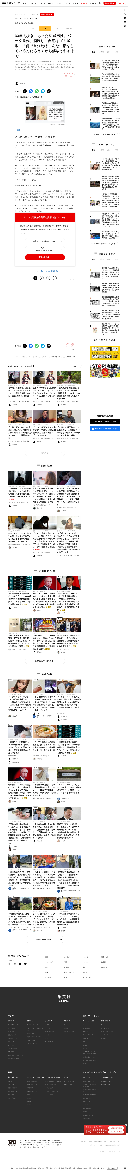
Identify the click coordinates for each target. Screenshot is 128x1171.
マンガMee (48, 1035)
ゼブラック (11, 1041)
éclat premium (87, 1108)
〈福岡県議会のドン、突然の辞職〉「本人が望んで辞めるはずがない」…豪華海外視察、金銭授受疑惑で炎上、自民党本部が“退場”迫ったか (19, 878)
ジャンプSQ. (11, 1028)
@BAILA (85, 1031)
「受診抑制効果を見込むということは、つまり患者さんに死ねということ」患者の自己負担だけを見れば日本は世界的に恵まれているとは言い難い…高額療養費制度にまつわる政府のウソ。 (19, 833)
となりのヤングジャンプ (34, 1036)
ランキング (32, 3)
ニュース (42, 3)
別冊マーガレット (50, 1031)
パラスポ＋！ (105, 1038)
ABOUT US (83, 1141)
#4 (33, 29)
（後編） (18, 130)
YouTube (125, 22)
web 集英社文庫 (12, 1091)
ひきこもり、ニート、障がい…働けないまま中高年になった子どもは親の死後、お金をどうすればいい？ (19, 537)
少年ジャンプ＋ (12, 1038)
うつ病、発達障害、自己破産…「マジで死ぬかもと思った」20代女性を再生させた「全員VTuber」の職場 (19, 392)
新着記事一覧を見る (44, 939)
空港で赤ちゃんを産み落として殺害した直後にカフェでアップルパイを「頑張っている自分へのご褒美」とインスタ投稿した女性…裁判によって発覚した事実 (44, 495)
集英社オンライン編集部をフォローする (106, 421)
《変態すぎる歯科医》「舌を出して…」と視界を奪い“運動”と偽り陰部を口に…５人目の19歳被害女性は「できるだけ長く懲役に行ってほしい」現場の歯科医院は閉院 (68, 880)
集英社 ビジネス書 (32, 1084)
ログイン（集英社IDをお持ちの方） (44, 249)
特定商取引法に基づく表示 (112, 1145)
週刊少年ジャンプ (13, 1025)
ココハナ (66, 1028)
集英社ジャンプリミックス (15, 1055)
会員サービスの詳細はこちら (44, 241)
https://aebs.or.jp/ (46, 1147)
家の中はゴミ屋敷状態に (50, 271)
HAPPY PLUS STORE (89, 1095)
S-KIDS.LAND (68, 1084)
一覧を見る (44, 453)
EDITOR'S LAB (105, 1084)
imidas (29, 1105)
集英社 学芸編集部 (32, 1081)
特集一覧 (76, 366)
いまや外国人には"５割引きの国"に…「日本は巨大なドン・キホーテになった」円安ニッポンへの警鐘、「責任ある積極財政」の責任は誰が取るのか (44, 642)
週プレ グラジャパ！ (107, 1031)
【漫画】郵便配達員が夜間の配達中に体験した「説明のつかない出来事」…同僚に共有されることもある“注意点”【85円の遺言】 (111, 301)
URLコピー (49, 91)
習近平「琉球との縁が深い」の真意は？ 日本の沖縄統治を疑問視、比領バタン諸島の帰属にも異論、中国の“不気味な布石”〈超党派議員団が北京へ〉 (68, 831)
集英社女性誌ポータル (89, 1057)
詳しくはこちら (112, 1168)
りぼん (47, 1025)
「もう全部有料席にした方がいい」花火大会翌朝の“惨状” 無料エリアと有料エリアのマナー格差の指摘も (111, 77)
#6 (57, 29)
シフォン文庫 (49, 1088)
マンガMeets (49, 1041)
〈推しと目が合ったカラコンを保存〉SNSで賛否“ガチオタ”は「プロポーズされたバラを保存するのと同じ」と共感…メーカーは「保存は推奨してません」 (44, 703)
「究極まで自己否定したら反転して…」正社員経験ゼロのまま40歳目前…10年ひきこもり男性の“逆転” (68, 431)
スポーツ (35, 869)
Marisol (85, 1045)
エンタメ (67, 3)
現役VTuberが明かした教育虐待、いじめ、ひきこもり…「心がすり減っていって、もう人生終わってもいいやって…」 (44, 393)
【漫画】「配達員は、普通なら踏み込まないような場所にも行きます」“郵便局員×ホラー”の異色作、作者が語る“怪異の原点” (111, 315)
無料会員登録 (109, 3)
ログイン (121, 3)
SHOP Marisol (87, 1105)
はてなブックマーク (43, 91)
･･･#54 (69, 29)
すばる (10, 1081)
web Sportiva (105, 1035)
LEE (84, 1041)
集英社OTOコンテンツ (89, 1081)
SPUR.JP (85, 1038)
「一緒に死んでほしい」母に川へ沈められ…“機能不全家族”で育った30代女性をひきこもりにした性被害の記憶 (20, 432)
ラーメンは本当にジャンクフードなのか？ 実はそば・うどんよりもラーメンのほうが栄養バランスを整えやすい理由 (44, 919)
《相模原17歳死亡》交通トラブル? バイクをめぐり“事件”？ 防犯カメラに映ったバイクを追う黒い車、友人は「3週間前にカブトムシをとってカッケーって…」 (20, 920)
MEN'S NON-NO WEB (89, 1060)
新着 (24, 3)
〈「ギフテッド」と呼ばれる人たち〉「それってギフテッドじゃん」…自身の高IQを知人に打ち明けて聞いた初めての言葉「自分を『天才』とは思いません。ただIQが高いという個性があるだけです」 (68, 542)
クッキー (66, 1025)
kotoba (29, 1098)
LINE (37, 91)
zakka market (87, 1118)
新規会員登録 (44, 257)
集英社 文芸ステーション (15, 1088)
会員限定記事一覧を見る (44, 661)
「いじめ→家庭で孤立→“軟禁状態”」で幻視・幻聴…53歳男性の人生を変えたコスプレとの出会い (44, 431)
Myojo (103, 1025)
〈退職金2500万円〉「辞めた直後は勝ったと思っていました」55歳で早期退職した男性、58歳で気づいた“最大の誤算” (44, 790)
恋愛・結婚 (105, 957)
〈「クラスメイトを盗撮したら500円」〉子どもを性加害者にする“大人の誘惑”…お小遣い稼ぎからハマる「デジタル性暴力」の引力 (69, 702)
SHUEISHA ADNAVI (107, 1081)
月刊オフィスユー (69, 1031)
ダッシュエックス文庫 (51, 1091)
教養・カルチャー (20, 14)
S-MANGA (11, 1052)
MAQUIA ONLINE (88, 1035)
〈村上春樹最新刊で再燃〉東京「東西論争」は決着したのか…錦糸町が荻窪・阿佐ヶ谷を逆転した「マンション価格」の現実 (19, 640)
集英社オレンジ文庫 (51, 1084)
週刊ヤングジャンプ (32, 1025)
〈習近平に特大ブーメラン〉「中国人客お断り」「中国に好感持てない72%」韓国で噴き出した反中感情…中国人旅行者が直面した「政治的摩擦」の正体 (68, 602)
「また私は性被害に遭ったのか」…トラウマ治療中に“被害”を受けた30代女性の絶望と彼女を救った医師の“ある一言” (68, 393)
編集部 (103, 962)
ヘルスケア (36, 739)
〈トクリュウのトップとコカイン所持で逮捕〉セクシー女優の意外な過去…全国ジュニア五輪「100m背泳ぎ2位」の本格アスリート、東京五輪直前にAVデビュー (20, 703)
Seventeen (86, 1025)
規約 (101, 1145)
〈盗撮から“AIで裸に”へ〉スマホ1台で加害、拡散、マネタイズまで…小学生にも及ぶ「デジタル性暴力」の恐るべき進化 (20, 747)
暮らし (10, 531)
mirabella (85, 1111)
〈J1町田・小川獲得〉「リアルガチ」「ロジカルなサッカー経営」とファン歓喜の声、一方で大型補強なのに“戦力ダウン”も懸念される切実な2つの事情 (44, 878)
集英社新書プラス (32, 1091)
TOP (16, 357)
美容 (84, 967)
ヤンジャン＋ (30, 1033)
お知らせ (104, 967)
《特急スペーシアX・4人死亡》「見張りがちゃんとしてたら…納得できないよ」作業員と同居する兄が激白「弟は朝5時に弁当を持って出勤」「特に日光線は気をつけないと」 (111, 220)
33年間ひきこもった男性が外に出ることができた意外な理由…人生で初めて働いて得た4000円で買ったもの (19, 494)
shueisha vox (87, 1098)
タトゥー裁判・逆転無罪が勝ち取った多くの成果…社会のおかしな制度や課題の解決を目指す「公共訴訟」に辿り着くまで (68, 640)
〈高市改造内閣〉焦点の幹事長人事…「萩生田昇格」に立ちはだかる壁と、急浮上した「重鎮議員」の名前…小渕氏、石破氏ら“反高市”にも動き (44, 831)
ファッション (87, 977)
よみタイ (29, 1094)
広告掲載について (115, 1141)
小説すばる (11, 1084)
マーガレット (49, 1028)
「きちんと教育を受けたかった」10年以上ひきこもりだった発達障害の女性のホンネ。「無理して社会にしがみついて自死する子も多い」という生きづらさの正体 (44, 541)
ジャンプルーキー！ (13, 1045)
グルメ (85, 972)
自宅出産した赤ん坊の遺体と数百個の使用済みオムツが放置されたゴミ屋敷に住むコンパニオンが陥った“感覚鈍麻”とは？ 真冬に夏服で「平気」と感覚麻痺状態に (68, 497)
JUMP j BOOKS (49, 1094)
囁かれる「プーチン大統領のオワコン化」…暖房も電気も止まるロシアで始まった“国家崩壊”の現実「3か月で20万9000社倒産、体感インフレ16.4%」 (44, 600)
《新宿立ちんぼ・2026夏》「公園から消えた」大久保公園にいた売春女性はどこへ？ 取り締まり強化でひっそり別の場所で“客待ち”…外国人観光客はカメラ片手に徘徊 (111, 183)
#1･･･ (20, 29)
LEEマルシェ (86, 1101)
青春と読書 (11, 1094)
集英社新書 (30, 1088)
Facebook (31, 91)
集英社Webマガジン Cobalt (53, 1081)
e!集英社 (29, 1101)
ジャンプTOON (12, 1048)
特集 (16, 18)
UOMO (85, 1064)
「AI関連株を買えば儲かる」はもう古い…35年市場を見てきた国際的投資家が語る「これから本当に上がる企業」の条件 (19, 599)
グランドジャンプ (32, 1040)
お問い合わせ (94, 1145)
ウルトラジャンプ (32, 1043)
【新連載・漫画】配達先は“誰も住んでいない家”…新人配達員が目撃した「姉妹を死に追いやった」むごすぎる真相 (110, 288)
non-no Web (86, 1028)
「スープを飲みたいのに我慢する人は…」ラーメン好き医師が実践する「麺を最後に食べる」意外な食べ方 (44, 746)
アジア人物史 (12, 1098)
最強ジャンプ (12, 1035)
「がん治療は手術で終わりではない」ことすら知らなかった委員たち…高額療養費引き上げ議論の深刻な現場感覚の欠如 (68, 919)
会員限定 (84, 3)
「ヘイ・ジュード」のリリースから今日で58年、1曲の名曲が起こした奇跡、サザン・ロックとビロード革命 (69, 789)
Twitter (25, 91)
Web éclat (86, 1048)
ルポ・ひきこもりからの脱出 (27, 18)
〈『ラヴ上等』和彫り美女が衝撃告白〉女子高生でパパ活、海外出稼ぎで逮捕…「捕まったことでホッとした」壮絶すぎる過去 (110, 65)
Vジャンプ (11, 1031)
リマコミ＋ (48, 1038)
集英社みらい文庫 (69, 1081)
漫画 (65, 962)
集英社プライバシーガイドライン (98, 1141)
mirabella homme (88, 1115)
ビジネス (59, 3)
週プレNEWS (105, 1028)
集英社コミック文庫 (13, 1058)
